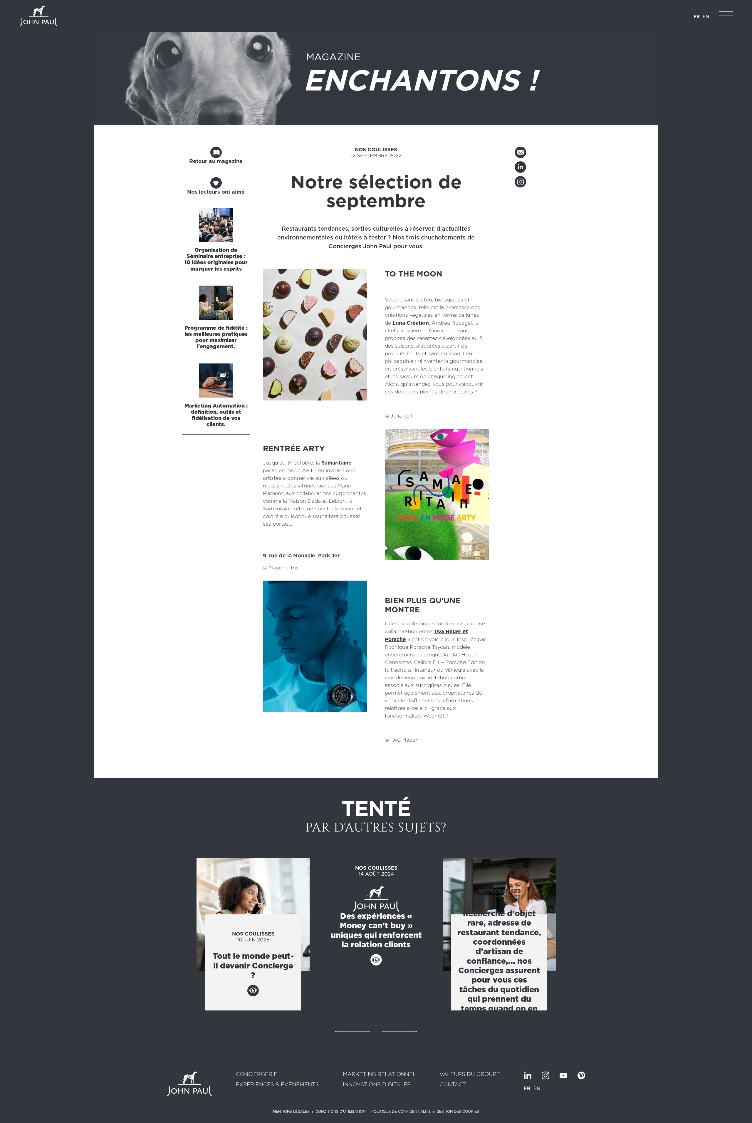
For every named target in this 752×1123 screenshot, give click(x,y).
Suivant (399, 1030)
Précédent (352, 1030)
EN (706, 16)
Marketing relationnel (379, 1074)
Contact (452, 1084)
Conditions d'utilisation (340, 1111)
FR (697, 16)
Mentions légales (291, 1111)
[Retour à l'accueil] (38, 16)
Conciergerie (256, 1074)
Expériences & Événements (277, 1084)
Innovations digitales (377, 1084)
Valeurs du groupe (469, 1074)
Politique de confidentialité (401, 1111)
